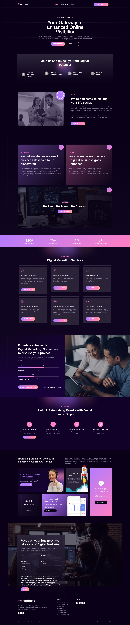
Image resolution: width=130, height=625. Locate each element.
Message (23, 566)
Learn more (50, 510)
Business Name (45, 555)
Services (63, 4)
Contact (73, 4)
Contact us (26, 484)
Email (42, 561)
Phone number (24, 561)
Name (22, 555)
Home (56, 4)
